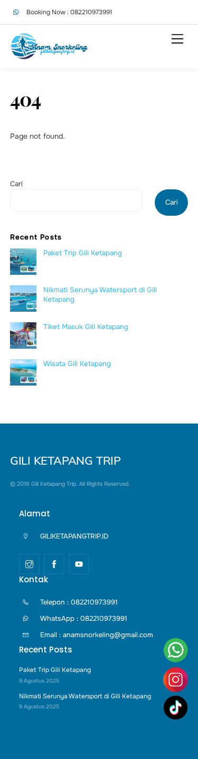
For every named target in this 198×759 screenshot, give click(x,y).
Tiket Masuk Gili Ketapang (85, 326)
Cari (16, 183)
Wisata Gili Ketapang (77, 363)
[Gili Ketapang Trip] (49, 55)
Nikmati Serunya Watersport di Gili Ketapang (100, 294)
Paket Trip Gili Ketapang (82, 252)
